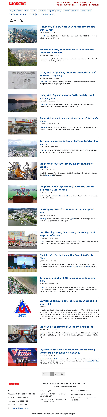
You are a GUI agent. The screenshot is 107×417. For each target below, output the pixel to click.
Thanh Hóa (43, 333)
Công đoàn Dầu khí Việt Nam (61, 196)
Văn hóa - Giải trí (86, 11)
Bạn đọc (66, 11)
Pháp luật (51, 11)
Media (26, 11)
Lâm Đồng (43, 219)
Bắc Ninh (42, 241)
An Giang (87, 266)
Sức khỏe (23, 14)
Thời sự (58, 11)
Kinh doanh (42, 11)
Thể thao (33, 11)
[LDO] (22, 34)
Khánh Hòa (43, 150)
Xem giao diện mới (47, 14)
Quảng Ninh (43, 59)
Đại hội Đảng (49, 175)
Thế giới (31, 14)
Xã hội (20, 11)
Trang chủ (13, 11)
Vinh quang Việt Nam (92, 361)
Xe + (37, 14)
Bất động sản (14, 14)
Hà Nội (42, 196)
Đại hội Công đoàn (76, 266)
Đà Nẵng (42, 287)
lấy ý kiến (72, 219)
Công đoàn (74, 11)
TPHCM (42, 36)
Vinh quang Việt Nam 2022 (48, 359)
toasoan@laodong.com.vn (21, 408)
